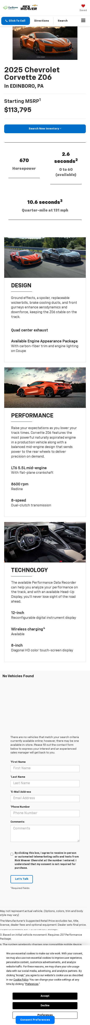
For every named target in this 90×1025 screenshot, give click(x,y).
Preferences (45, 1015)
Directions (41, 21)
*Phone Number (20, 807)
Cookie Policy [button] (20, 979)
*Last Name (17, 777)
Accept (45, 995)
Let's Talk (21, 879)
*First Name (18, 762)
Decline (45, 1005)
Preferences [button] (32, 984)
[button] (15, 21)
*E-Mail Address (20, 792)
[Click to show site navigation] (83, 21)
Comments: (17, 822)
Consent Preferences (35, 1020)
